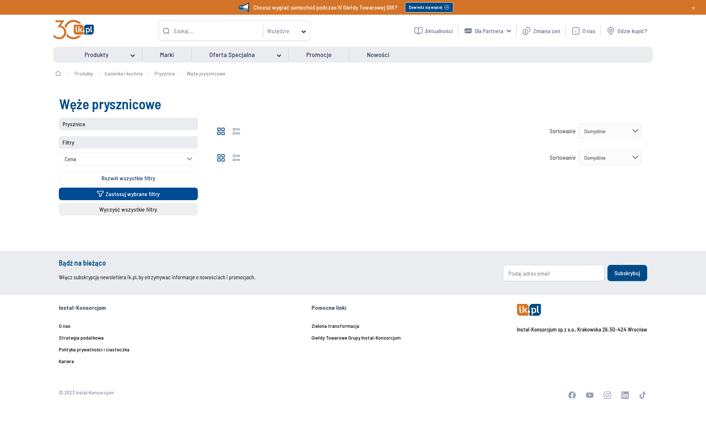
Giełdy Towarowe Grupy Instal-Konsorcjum (356, 337)
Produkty (84, 73)
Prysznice (164, 73)
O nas (65, 326)
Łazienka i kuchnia (124, 73)
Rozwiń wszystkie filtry (128, 177)
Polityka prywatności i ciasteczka (94, 349)
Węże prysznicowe (206, 73)
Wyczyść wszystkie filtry (128, 209)
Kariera (66, 361)
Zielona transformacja (335, 326)
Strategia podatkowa (81, 337)
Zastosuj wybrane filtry (133, 193)
